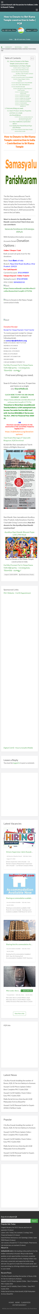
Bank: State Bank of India (22, 69)
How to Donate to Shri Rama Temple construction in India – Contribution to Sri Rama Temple (20, 63)
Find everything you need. (14, 108)
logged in (16, 763)
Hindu (10, 39)
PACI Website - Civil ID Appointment (17, 593)
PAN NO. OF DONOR (24, 96)
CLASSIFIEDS (25, 1302)
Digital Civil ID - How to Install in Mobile (18, 748)
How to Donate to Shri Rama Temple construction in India (24, 130)
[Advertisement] (20, 670)
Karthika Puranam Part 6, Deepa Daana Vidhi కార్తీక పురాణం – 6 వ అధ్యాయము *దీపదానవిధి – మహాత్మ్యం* (18, 367)
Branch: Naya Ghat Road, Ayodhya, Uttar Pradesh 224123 (24, 72)
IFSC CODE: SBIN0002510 (23, 84)
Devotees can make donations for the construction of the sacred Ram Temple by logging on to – (26, 118)
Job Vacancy (10, 856)
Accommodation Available (14, 902)
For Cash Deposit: (22, 75)
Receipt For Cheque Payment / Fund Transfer (25, 89)
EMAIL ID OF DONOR (25, 99)
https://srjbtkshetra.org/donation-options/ (21, 122)
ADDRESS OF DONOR (25, 95)
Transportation (10, 995)
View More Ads (19, 1013)
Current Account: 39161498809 (24, 77)
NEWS (17, 1302)
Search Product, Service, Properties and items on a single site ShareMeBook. (20, 113)
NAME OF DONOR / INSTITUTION (24, 92)
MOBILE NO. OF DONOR (25, 98)
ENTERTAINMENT (19, 1305)
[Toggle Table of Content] (31, 58)
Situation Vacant (17, 856)
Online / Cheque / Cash (23, 67)
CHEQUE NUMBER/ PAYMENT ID (24, 105)
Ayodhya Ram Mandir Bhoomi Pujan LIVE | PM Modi (22, 126)
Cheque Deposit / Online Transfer (24, 80)
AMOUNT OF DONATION (25, 101)
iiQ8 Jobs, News (10, 30)
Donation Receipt (20, 86)
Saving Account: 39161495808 (24, 82)
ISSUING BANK (23, 103)
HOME (11, 1302)
